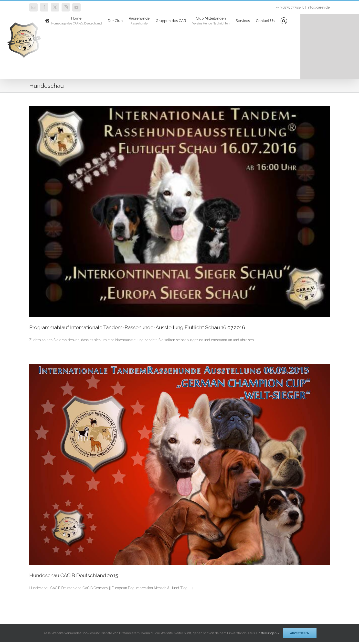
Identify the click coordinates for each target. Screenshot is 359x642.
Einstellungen (266, 633)
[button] (284, 20)
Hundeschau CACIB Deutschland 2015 (73, 575)
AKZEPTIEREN (299, 633)
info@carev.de (318, 7)
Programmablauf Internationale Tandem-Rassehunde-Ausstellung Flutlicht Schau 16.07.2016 (137, 327)
